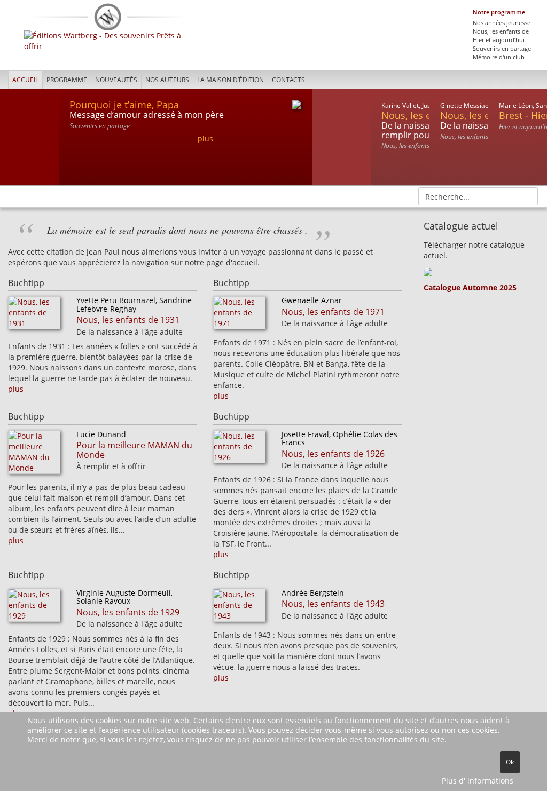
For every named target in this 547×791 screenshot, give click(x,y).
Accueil (25, 79)
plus (205, 138)
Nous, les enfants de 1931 (127, 320)
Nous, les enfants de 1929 (127, 612)
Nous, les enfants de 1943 (333, 604)
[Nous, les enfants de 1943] (239, 608)
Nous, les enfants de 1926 (333, 454)
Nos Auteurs (167, 79)
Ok (510, 761)
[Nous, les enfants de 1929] (34, 608)
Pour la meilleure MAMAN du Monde (134, 450)
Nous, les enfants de (501, 31)
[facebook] (529, 79)
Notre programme (499, 12)
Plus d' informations (477, 781)
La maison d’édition (230, 79)
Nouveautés (116, 79)
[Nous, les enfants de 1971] (239, 316)
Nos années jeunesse (501, 23)
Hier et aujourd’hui (499, 40)
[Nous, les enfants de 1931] (34, 316)
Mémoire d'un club (499, 57)
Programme (66, 79)
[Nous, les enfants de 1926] (239, 450)
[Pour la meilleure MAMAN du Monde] (34, 455)
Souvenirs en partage (502, 48)
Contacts (288, 79)
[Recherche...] (526, 196)
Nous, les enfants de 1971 (333, 312)
